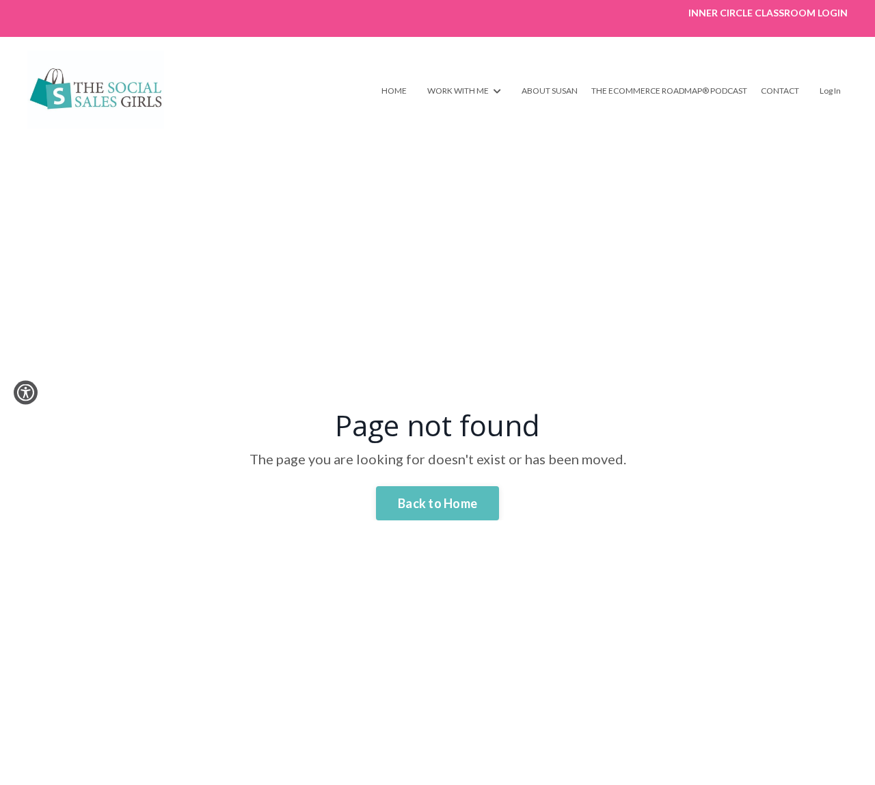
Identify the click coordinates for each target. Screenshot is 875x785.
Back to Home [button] (437, 503)
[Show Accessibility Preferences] (26, 393)
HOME (394, 90)
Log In (830, 90)
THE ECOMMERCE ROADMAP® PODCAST (669, 90)
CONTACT (780, 90)
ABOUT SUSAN (550, 90)
